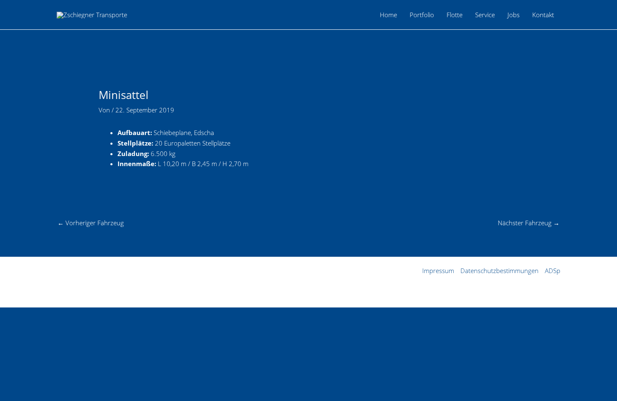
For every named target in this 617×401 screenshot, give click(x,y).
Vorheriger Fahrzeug (91, 223)
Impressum (438, 270)
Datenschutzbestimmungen (499, 270)
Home (388, 14)
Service (485, 14)
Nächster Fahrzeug (528, 223)
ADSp (552, 270)
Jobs (513, 14)
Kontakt (543, 14)
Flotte (455, 14)
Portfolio (422, 14)
